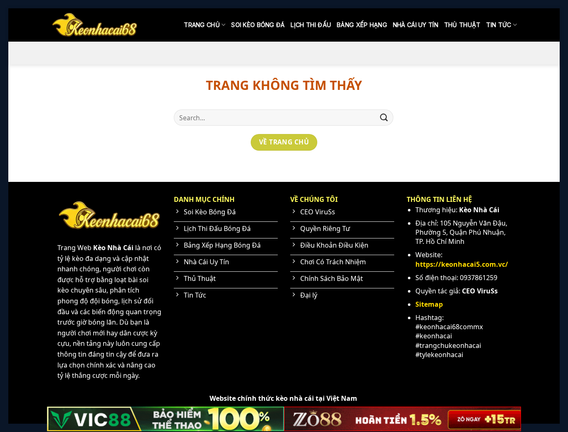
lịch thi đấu (311, 24)
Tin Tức (498, 24)
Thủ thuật (462, 24)
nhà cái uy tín (415, 24)
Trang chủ (202, 24)
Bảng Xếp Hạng (362, 24)
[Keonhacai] (94, 25)
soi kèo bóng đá (257, 24)
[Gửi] (384, 117)
